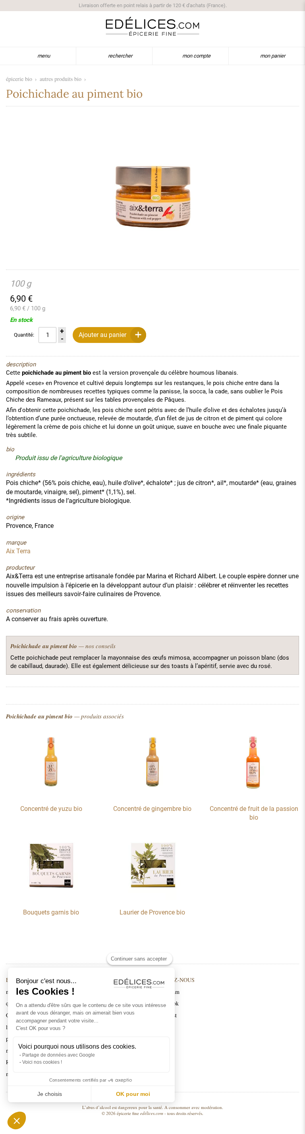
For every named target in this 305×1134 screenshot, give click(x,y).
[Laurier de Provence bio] (152, 897)
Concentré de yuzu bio (51, 808)
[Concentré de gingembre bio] (152, 794)
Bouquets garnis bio (51, 912)
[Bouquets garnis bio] (51, 897)
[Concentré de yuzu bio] (51, 794)
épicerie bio (19, 79)
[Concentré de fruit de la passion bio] (254, 794)
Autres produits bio (60, 79)
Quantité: (24, 335)
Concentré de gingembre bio (152, 808)
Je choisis (49, 1094)
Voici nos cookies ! (42, 1062)
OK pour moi (133, 1094)
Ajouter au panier (102, 335)
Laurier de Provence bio (152, 912)
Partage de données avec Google (58, 1055)
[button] (16, 1120)
